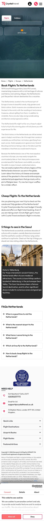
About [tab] (36, 492)
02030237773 (14, 396)
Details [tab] (22, 492)
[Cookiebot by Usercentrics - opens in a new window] (32, 486)
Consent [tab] (7, 492)
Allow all (11, 517)
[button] (17, 263)
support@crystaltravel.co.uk (20, 404)
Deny (33, 517)
